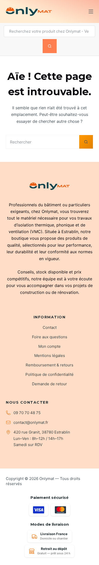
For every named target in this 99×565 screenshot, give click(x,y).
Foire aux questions (49, 336)
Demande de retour (49, 383)
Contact (50, 327)
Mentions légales (49, 355)
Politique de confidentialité (49, 374)
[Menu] (91, 11)
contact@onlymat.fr (30, 422)
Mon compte (49, 346)
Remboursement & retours (49, 365)
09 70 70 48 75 (27, 412)
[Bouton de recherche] (50, 46)
